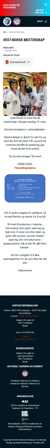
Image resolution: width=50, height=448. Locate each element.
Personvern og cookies (25, 339)
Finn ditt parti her (39, 11)
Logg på (25, 336)
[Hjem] (7, 21)
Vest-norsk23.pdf (18, 62)
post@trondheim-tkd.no (28, 316)
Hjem (5, 32)
